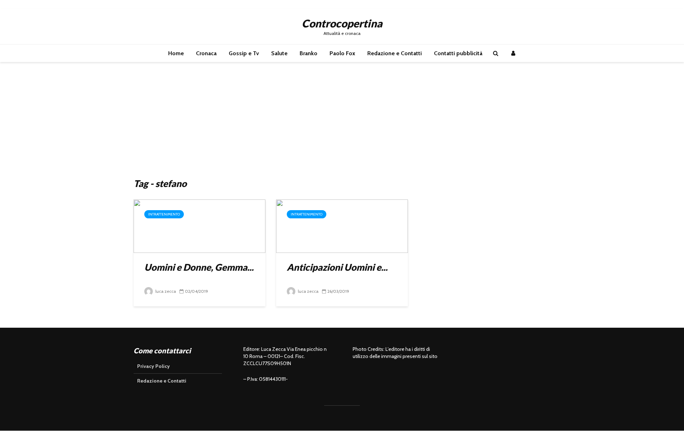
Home (176, 53)
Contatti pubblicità (458, 53)
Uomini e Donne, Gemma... (199, 267)
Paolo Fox (342, 53)
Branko (308, 53)
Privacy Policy (153, 366)
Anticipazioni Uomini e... (337, 267)
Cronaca (206, 53)
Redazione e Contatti (394, 53)
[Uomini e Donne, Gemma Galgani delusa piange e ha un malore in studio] (199, 225)
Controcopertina (342, 23)
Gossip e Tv (244, 53)
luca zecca (165, 291)
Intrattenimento (164, 214)
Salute (279, 53)
